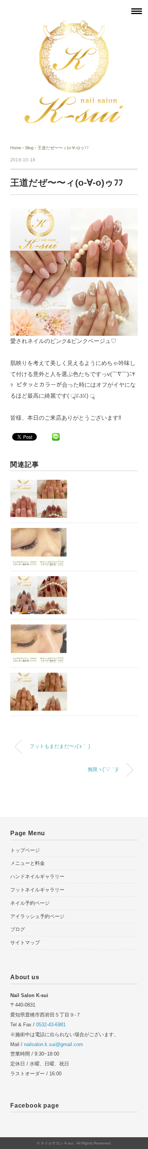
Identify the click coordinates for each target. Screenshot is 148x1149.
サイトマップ (25, 942)
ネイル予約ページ (30, 903)
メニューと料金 (27, 863)
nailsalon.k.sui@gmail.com (53, 1044)
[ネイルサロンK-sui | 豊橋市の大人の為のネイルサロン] (74, 24)
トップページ (25, 850)
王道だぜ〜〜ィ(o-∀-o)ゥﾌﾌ (63, 147)
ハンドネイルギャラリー (37, 876)
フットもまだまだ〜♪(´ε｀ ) (60, 746)
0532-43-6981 (51, 1024)
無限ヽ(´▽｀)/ (103, 769)
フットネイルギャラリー (37, 890)
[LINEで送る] (56, 436)
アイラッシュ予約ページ (37, 916)
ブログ (17, 929)
